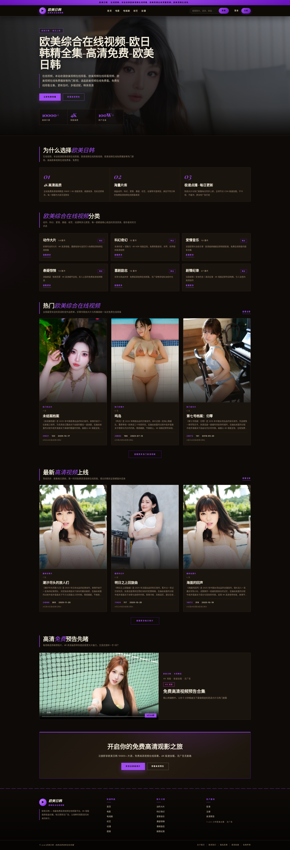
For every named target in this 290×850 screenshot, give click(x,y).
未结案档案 (51, 416)
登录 (236, 11)
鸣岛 (118, 416)
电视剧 (126, 10)
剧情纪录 (161, 831)
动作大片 (161, 806)
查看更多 (47, 255)
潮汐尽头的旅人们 (56, 582)
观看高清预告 (73, 97)
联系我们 (212, 845)
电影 (117, 10)
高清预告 (210, 816)
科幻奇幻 (161, 811)
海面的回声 (195, 582)
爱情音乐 (161, 816)
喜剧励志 (161, 826)
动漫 (143, 10)
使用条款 (235, 845)
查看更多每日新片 (145, 621)
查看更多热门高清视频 (145, 454)
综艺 (136, 10)
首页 (109, 10)
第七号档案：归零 (200, 416)
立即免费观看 (50, 97)
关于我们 (201, 845)
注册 (246, 11)
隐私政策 (224, 845)
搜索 (224, 11)
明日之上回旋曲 (126, 582)
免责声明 (247, 845)
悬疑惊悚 (161, 821)
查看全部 (246, 312)
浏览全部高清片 (133, 766)
